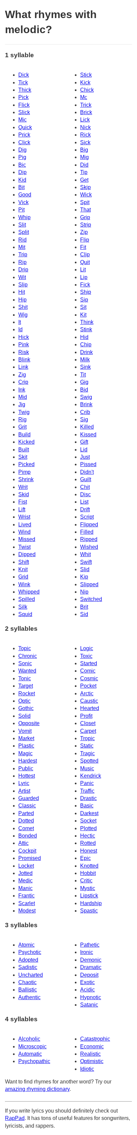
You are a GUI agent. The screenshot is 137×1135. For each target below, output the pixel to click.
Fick (85, 284)
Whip (24, 217)
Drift (85, 509)
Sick (85, 142)
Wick (86, 194)
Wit (22, 277)
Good (24, 194)
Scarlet (26, 903)
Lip (83, 277)
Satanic (89, 1005)
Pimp (24, 472)
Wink (24, 584)
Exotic (87, 982)
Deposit (89, 975)
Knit (23, 569)
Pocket (88, 686)
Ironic (86, 952)
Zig (22, 374)
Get (84, 180)
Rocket (26, 693)
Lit (83, 269)
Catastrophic (95, 1039)
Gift (84, 442)
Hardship (91, 903)
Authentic (29, 997)
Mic (22, 119)
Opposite (29, 723)
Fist (22, 502)
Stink (86, 329)
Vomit (25, 731)
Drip (23, 269)
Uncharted (30, 975)
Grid (23, 577)
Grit (22, 427)
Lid (83, 449)
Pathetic (89, 945)
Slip (23, 284)
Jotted (25, 873)
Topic (24, 648)
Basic (86, 805)
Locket (26, 866)
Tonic (24, 678)
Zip (84, 232)
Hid (84, 337)
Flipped (89, 524)
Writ (23, 487)
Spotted (89, 761)
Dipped (27, 554)
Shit (23, 307)
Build (24, 434)
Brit (84, 607)
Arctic (86, 693)
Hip (22, 299)
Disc (85, 494)
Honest (88, 851)
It (19, 322)
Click (24, 142)
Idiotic (87, 1069)
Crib (85, 412)
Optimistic (91, 1061)
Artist (24, 791)
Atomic (26, 945)
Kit (83, 315)
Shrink (26, 479)
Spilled (26, 599)
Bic (22, 165)
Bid (84, 389)
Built (23, 449)
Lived (24, 524)
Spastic (89, 910)
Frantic (26, 895)
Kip (84, 577)
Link (23, 367)
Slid (84, 569)
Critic (86, 880)
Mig (84, 157)
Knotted (89, 866)
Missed (26, 539)
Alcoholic (29, 1039)
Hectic (87, 836)
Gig (84, 382)
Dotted (26, 820)
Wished (89, 547)
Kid (22, 180)
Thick (24, 90)
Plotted (88, 828)
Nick (85, 127)
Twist (24, 547)
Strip (85, 225)
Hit (21, 292)
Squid (25, 614)
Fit (83, 247)
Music (87, 768)
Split (23, 232)
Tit (83, 374)
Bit (21, 187)
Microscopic (32, 1046)
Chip (85, 344)
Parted (26, 813)
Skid (23, 494)
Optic (24, 701)
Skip (85, 187)
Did (84, 165)
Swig (86, 397)
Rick (85, 135)
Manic (25, 888)
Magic (25, 753)
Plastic (26, 746)
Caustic (89, 701)
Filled (86, 532)
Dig (22, 150)
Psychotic (29, 952)
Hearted (89, 708)
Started (88, 663)
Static (86, 746)
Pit (21, 209)
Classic (27, 805)
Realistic (90, 1054)
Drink (86, 352)
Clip (85, 254)
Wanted (27, 671)
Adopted (28, 960)
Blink (24, 359)
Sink (85, 367)
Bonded (27, 836)
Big (84, 150)
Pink (23, 344)
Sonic (25, 663)
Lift (21, 509)
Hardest (27, 761)
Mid (22, 397)
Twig (24, 412)
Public (25, 768)
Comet (26, 828)
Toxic (86, 656)
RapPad (15, 1118)
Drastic (88, 798)
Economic (92, 1046)
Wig (23, 315)
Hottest (26, 776)
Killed (87, 427)
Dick (23, 75)
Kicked (26, 442)
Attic (23, 843)
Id (20, 329)
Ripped (88, 539)
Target (25, 686)
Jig (21, 404)
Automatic (30, 1054)
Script (87, 517)
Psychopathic (34, 1061)
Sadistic (27, 967)
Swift (86, 562)
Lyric (23, 783)
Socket (88, 820)
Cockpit (27, 851)
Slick (24, 112)
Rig (22, 419)
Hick (23, 337)
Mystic (87, 888)
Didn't (87, 472)
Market (26, 738)
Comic (87, 671)
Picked (26, 464)
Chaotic (27, 982)
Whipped (29, 592)
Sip (84, 299)
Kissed (88, 434)
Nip (84, 592)
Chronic (27, 656)
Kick (85, 82)
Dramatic (90, 967)
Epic (85, 858)
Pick (23, 97)
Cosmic (89, 678)
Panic (87, 783)
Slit (22, 225)
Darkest (89, 813)
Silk (22, 607)
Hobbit (88, 873)
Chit (85, 487)
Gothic (26, 708)
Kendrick (90, 776)
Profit (86, 716)
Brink (86, 404)
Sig (84, 419)
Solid (24, 716)
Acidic (87, 989)
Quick (25, 127)
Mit (21, 247)
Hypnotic (90, 997)
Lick (85, 119)
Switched (91, 599)
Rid (22, 240)
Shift (23, 562)
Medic (25, 880)
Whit (85, 554)
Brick (86, 112)
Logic (86, 648)
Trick (85, 105)
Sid (84, 614)
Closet (87, 723)
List (84, 502)
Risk (23, 352)
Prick (24, 135)
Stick (86, 75)
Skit (22, 457)
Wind (24, 532)
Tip (83, 172)
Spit (84, 202)
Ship (85, 292)
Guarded (28, 798)
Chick (87, 90)
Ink (21, 389)
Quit (85, 262)
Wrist (24, 517)
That (85, 209)
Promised (29, 858)
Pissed (88, 464)
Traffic (87, 791)
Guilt (85, 479)
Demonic (90, 960)
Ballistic (27, 989)
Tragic (87, 753)
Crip (23, 382)
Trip (22, 254)
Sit (83, 307)
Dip (22, 172)
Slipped (89, 584)
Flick (24, 105)
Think (86, 322)
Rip (22, 262)
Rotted (88, 843)
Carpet (88, 731)
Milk (85, 359)
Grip (85, 217)
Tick (23, 82)
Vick (23, 202)
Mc (83, 97)
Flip (84, 240)
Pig (22, 157)
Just (85, 457)
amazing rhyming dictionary (37, 1089)
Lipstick (89, 895)
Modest (27, 910)
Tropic (87, 738)
